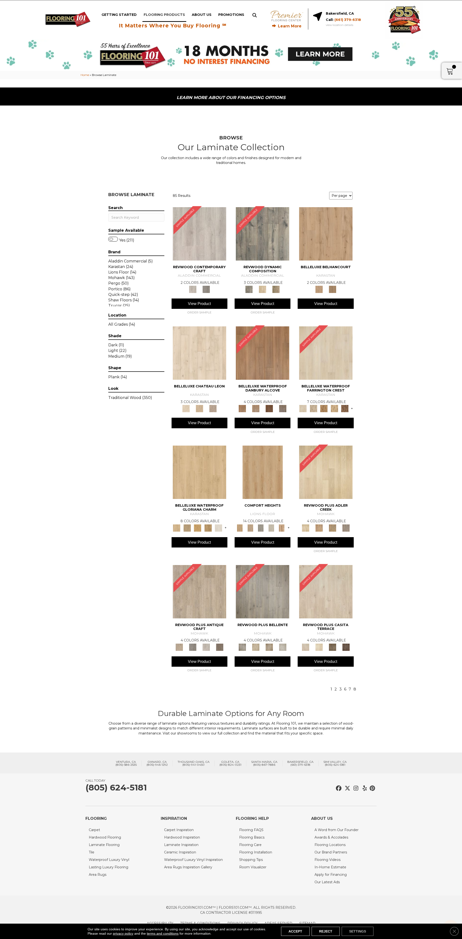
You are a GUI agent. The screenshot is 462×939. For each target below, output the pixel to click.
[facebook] (337, 788)
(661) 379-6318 (347, 20)
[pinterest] (371, 788)
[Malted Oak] (333, 527)
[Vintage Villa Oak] (269, 647)
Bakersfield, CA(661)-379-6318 (300, 763)
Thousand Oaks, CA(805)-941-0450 (194, 763)
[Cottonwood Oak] (333, 647)
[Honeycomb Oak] (199, 472)
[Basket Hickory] (334, 408)
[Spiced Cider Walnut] (262, 353)
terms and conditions (163, 933)
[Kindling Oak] (220, 647)
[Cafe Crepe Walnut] (256, 408)
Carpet (94, 830)
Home (85, 75)
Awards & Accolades (331, 837)
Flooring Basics (251, 837)
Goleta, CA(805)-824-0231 (230, 763)
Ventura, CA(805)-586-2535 (126, 763)
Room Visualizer (252, 867)
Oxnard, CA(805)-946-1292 (157, 763)
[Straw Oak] (197, 527)
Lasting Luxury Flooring (108, 867)
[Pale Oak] (326, 472)
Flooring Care (250, 845)
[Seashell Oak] (199, 233)
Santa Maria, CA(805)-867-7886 (264, 763)
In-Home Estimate (330, 867)
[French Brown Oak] (213, 408)
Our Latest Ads (327, 882)
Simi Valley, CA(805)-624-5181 (335, 763)
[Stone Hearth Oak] (193, 647)
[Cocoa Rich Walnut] (269, 408)
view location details (339, 25)
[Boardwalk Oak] (276, 289)
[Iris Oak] (319, 647)
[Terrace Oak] (256, 647)
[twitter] (346, 788)
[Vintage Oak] (206, 289)
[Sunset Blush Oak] (187, 527)
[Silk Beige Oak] (199, 408)
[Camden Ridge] (281, 527)
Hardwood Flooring (105, 837)
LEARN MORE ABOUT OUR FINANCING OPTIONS (231, 97)
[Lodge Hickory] (323, 408)
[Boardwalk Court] (271, 527)
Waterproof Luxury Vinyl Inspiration (193, 860)
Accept (295, 931)
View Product (199, 304)
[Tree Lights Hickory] (313, 408)
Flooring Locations (330, 845)
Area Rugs (97, 874)
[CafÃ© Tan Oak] (199, 353)
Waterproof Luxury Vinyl (109, 860)
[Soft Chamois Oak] (199, 591)
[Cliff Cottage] (260, 527)
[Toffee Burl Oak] (333, 289)
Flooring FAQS (251, 830)
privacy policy (123, 933)
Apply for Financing (330, 874)
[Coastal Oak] (263, 289)
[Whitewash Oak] (283, 647)
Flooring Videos (327, 860)
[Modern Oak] (262, 233)
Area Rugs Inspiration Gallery (188, 867)
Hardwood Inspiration (182, 837)
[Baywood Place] (250, 527)
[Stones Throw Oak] (346, 527)
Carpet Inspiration (179, 830)
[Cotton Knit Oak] (206, 647)
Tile (91, 852)
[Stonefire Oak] (262, 591)
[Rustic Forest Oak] (346, 647)
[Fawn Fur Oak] (208, 527)
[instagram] (354, 788)
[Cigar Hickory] (344, 408)
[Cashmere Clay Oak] (326, 233)
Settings (357, 931)
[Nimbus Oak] (326, 591)
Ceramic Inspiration (180, 852)
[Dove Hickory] (326, 353)
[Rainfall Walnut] (283, 408)
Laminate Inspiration (181, 845)
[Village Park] (263, 472)
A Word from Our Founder (336, 830)
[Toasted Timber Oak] (319, 527)
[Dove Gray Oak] (218, 527)
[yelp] (363, 788)
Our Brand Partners (330, 852)
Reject (325, 931)
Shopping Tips (251, 860)
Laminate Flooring (104, 845)
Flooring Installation (255, 852)
